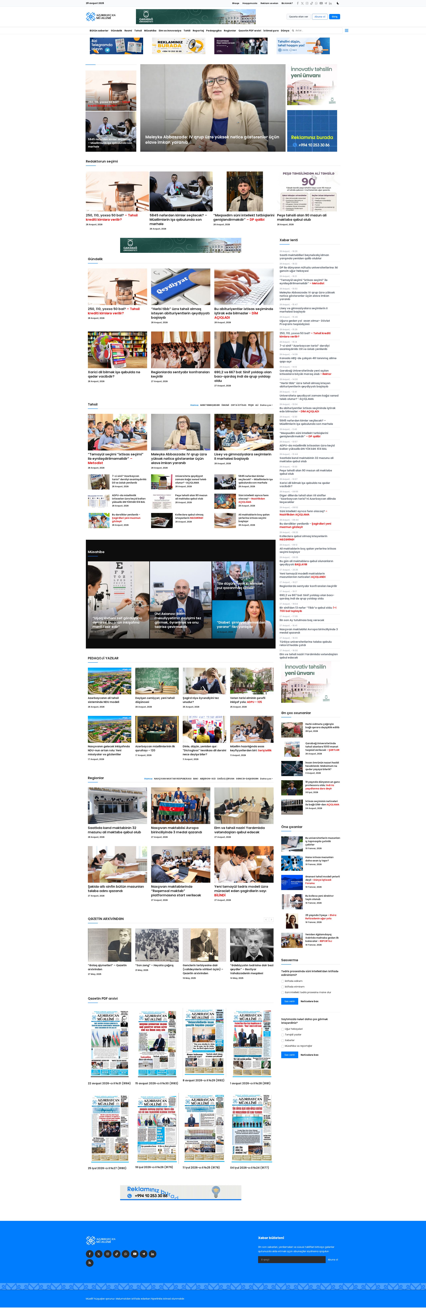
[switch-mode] (336, 3)
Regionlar (230, 30)
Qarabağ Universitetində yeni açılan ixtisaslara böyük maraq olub (305, 372)
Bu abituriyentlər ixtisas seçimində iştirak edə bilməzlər (243, 313)
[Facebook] (297, 3)
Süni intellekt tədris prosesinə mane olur (308, 992)
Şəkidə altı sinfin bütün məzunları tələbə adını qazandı (116, 888)
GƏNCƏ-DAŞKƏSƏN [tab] (247, 778)
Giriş (334, 16)
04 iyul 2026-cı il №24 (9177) (249, 1168)
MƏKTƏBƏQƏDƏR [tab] (210, 405)
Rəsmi (128, 30)
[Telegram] (325, 3)
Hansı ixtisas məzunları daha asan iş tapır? (319, 859)
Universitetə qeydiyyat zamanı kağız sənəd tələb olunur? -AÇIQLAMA (190, 479)
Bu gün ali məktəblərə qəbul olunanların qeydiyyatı (306, 562)
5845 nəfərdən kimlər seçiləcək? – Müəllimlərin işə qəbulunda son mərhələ (110, 143)
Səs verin (290, 1001)
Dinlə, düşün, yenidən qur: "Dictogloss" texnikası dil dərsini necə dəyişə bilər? (204, 750)
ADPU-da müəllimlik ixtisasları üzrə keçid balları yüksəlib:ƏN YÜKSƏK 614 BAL (129, 499)
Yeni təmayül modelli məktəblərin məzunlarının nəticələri (302, 575)
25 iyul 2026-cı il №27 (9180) (107, 1168)
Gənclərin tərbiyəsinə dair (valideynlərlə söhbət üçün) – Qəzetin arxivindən (108, 969)
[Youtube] (321, 3)
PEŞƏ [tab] (251, 405)
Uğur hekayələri (294, 1029)
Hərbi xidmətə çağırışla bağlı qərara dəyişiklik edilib (322, 725)
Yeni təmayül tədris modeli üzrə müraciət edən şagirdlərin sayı (241, 890)
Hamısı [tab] (194, 405)
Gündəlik (116, 30)
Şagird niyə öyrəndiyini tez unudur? (201, 700)
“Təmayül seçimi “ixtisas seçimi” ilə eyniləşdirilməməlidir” (115, 458)
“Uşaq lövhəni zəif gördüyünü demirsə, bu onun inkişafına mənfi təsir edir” (117, 622)
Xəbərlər (290, 1040)
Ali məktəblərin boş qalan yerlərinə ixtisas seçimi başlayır (254, 518)
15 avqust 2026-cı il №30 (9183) (156, 1083)
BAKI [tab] (195, 778)
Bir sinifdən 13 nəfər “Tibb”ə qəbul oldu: (308, 609)
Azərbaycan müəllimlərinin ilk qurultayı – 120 (155, 748)
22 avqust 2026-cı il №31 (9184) (109, 1083)
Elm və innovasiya (170, 30)
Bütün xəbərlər (99, 30)
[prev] (146, 108)
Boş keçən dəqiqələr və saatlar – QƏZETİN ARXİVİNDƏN (204, 967)
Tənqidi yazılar (293, 1034)
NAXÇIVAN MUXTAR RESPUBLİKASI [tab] (173, 778)
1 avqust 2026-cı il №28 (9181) (250, 1083)
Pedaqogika (213, 30)
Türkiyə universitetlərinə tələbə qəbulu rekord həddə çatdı (306, 643)
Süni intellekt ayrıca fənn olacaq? (253, 499)
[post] (111, 91)
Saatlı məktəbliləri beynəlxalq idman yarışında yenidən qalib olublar (304, 256)
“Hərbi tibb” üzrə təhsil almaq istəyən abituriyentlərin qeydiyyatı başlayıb (180, 313)
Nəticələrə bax (310, 1001)
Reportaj (198, 30)
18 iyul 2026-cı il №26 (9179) (154, 1167)
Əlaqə (235, 3)
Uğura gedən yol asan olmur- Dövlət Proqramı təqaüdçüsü (305, 322)
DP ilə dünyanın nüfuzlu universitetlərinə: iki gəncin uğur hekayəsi (309, 269)
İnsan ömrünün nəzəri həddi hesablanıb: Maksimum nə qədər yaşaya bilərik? (322, 766)
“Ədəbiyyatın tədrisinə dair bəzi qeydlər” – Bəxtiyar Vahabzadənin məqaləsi (157, 969)
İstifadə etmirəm (295, 986)
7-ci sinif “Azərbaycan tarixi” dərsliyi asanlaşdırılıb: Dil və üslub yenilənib (129, 479)
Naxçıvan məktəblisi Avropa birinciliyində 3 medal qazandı (176, 830)
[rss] (90, 1263)
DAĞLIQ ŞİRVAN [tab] (225, 778)
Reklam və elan (269, 3)
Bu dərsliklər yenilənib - (126, 518)
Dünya (285, 30)
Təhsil (138, 30)
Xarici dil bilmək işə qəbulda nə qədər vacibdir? (114, 374)
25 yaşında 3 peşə (320, 916)
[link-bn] (312, 131)
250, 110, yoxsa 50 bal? (109, 104)
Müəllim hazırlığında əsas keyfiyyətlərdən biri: (251, 748)
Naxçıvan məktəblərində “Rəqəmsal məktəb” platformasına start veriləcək (176, 890)
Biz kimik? (287, 3)
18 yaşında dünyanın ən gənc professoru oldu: (322, 785)
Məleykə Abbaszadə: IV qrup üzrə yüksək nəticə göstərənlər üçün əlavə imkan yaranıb (179, 458)
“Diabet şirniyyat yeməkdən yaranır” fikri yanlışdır (241, 624)
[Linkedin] (330, 3)
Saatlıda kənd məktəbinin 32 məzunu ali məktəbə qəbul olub (114, 830)
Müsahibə (150, 30)
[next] (280, 108)
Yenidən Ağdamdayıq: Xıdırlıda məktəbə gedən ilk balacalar (322, 938)
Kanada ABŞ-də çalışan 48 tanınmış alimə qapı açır (308, 359)
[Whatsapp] (316, 3)
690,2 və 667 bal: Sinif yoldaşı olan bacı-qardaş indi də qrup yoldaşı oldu (243, 376)
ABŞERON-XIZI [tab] (208, 778)
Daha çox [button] (265, 405)
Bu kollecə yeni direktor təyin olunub (319, 897)
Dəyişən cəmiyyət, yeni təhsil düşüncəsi (155, 700)
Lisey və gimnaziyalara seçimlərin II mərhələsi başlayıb (242, 456)
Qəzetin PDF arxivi (249, 30)
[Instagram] (307, 3)
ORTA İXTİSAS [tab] (238, 405)
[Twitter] (302, 3)
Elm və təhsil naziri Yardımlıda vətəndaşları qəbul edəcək (239, 830)
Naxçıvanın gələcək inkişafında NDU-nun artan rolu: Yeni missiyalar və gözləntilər (109, 750)
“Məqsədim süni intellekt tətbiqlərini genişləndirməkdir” (243, 217)
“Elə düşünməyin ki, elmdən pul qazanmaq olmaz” (240, 585)
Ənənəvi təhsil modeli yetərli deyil (322, 880)
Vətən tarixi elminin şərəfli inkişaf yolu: (247, 700)
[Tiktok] (311, 3)
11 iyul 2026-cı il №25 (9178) (201, 1167)
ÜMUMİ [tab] (225, 405)
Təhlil (187, 30)
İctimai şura (271, 30)
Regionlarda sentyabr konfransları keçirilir (180, 374)
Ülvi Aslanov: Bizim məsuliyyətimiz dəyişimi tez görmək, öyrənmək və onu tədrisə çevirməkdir (178, 620)
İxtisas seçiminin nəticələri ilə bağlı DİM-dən (322, 803)
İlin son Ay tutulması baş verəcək (302, 620)
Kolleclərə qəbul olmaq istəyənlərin (189, 516)
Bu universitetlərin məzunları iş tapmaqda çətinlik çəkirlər (322, 841)
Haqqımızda (249, 3)
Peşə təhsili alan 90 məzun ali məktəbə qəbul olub (301, 217)
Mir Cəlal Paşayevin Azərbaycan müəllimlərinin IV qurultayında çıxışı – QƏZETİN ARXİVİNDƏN (250, 971)
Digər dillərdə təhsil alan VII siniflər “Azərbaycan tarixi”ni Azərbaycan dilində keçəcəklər (308, 498)
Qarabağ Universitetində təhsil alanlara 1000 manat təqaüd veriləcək (322, 747)
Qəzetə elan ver (298, 16)
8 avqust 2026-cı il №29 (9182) (203, 1080)
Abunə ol (320, 16)
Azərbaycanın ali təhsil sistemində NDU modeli (103, 700)
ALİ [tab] (256, 405)
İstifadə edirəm (294, 981)
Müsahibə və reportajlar (298, 1046)
